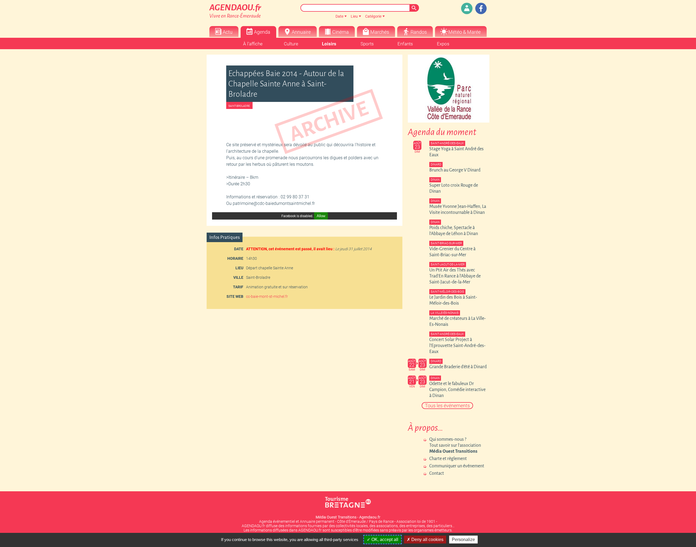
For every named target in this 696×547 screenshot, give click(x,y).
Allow (321, 216)
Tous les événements (447, 405)
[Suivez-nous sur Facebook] (481, 8)
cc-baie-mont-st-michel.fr (267, 296)
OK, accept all (384, 539)
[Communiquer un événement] (467, 8)
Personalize (463, 539)
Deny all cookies (426, 539)
